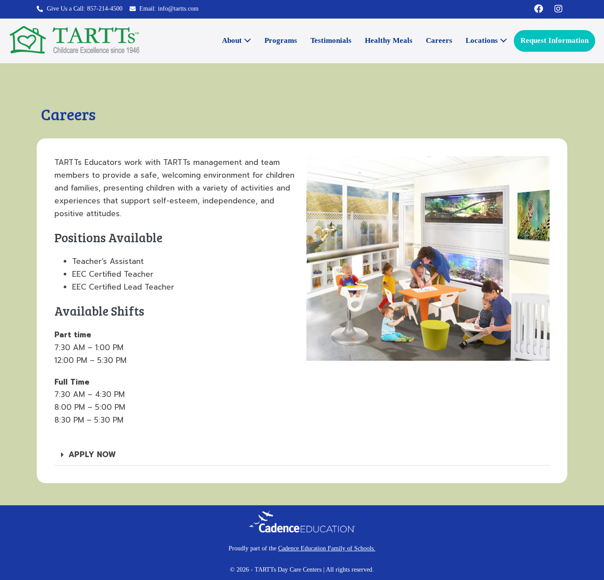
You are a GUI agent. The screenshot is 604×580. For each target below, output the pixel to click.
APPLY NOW (92, 454)
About (233, 40)
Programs (280, 40)
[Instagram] (558, 9)
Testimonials (331, 40)
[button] (302, 455)
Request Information (554, 40)
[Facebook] (538, 9)
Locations (483, 40)
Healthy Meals (389, 40)
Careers (439, 40)
